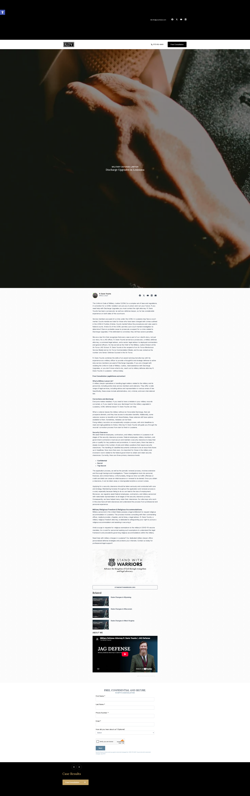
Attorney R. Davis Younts (127, 425)
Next (100, 748)
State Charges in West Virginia (122, 621)
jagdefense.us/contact (116, 376)
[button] (2, 12)
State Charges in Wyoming (121, 597)
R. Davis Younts (105, 294)
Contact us (141, 541)
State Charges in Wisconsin (121, 609)
